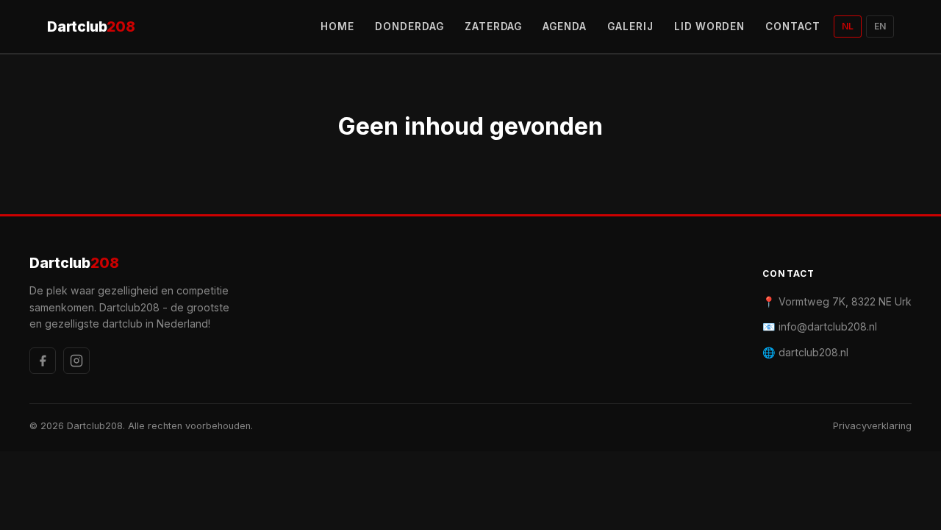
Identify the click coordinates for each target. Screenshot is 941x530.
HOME (337, 26)
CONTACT (792, 26)
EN (880, 26)
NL (848, 26)
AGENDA (565, 26)
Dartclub (91, 26)
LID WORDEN (709, 26)
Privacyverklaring (872, 425)
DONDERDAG (409, 26)
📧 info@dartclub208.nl (819, 326)
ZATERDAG (494, 26)
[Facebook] (42, 360)
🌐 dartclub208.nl (805, 352)
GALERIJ (630, 26)
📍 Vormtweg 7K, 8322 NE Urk (837, 301)
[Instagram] (76, 360)
